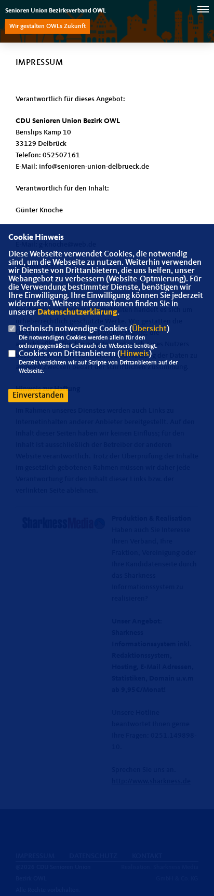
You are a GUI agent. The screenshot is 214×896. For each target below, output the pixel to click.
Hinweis (134, 354)
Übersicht (149, 329)
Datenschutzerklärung (77, 312)
